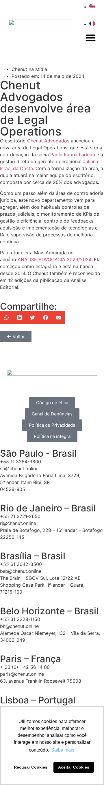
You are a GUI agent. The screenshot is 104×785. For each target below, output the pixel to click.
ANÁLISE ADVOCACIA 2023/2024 (54, 259)
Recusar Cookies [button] (30, 767)
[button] (91, 38)
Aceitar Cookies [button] (73, 767)
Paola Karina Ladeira (72, 154)
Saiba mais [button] (62, 750)
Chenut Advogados (48, 141)
